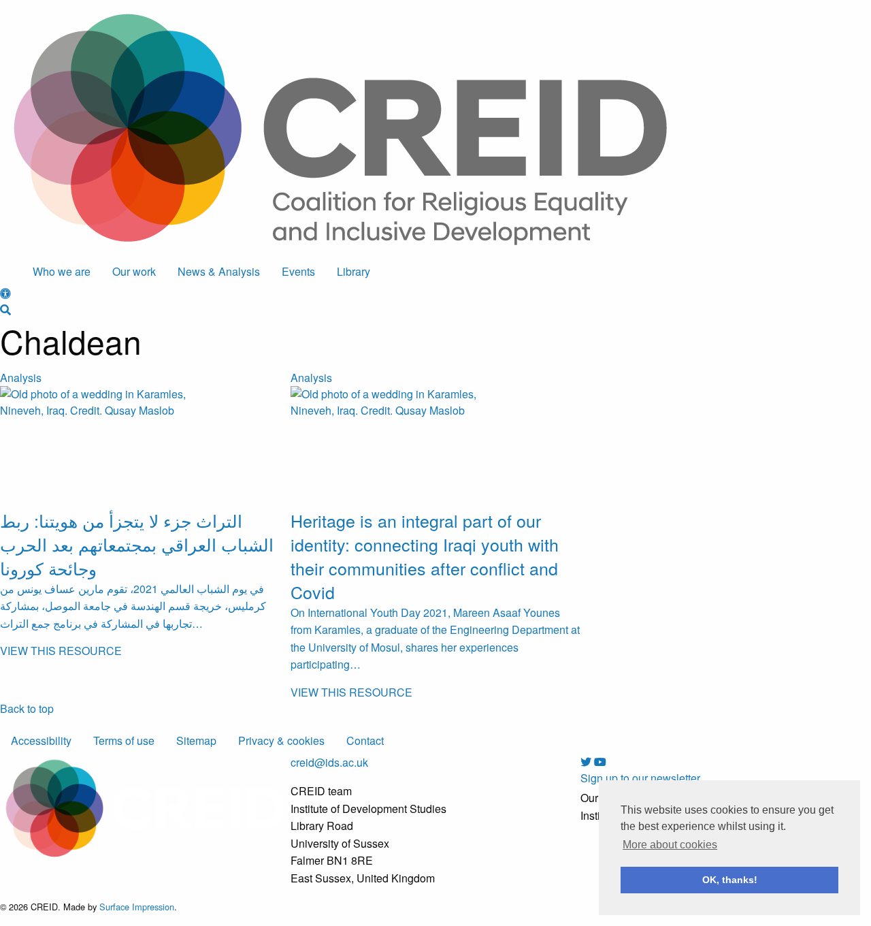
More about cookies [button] (670, 844)
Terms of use (123, 740)
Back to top (27, 708)
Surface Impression (136, 906)
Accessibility (41, 740)
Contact (365, 740)
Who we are (62, 271)
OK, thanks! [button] (729, 879)
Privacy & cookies (281, 740)
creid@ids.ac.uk (329, 762)
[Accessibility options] (5, 293)
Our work (134, 271)
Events (298, 271)
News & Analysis (219, 271)
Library (353, 271)
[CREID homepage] (340, 127)
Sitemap (196, 740)
